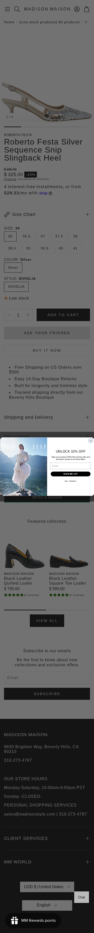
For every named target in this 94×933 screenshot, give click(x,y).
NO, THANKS (70, 481)
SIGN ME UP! (70, 474)
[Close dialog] (90, 440)
